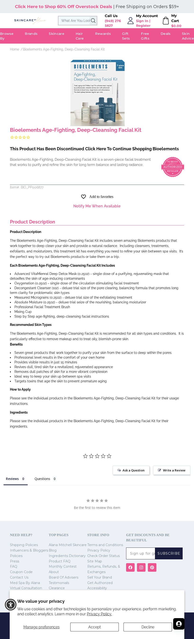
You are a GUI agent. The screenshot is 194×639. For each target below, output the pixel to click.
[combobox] (77, 20)
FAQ (13, 566)
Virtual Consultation (26, 588)
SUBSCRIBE (169, 553)
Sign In (142, 21)
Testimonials (59, 583)
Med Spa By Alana (25, 583)
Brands (31, 34)
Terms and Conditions (105, 545)
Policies (16, 556)
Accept (94, 627)
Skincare (56, 34)
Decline (147, 627)
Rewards (102, 34)
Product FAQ (60, 561)
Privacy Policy (98, 550)
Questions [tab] (42, 478)
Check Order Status (103, 556)
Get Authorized (100, 583)
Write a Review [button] (174, 470)
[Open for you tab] (179, 624)
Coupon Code (21, 572)
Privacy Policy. (99, 614)
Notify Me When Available (97, 206)
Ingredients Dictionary (67, 556)
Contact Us (19, 577)
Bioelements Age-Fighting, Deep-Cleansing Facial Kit (64, 49)
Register (143, 25)
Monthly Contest (63, 566)
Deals (166, 34)
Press (14, 561)
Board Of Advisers (63, 577)
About (54, 572)
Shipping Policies (24, 545)
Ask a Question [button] (134, 470)
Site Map (94, 561)
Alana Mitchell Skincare (68, 545)
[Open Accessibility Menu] (11, 605)
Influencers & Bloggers (29, 550)
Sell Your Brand (99, 577)
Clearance (57, 588)
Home (14, 49)
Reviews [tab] (12, 478)
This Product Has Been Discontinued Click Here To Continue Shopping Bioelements (94, 148)
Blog (53, 550)
